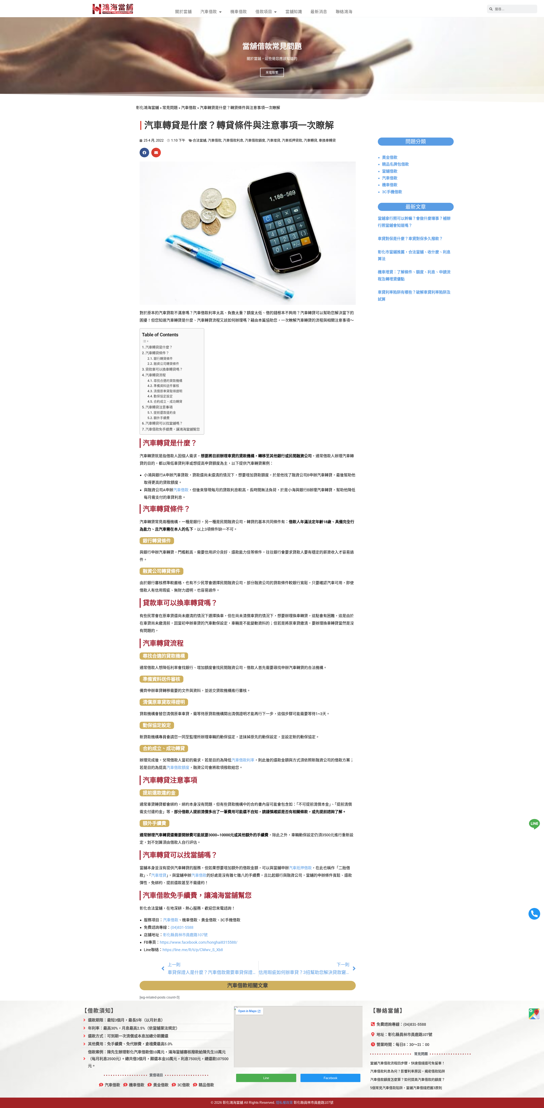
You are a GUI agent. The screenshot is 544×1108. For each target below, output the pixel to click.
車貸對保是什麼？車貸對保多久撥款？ (410, 238)
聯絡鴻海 (344, 12)
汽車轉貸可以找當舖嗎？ (164, 423)
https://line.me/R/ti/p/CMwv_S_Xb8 (193, 949)
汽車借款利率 (242, 760)
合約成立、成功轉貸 (168, 401)
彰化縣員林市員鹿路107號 (185, 935)
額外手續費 (162, 418)
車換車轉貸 (327, 140)
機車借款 (238, 12)
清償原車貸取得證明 (168, 391)
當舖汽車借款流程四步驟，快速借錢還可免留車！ (407, 1063)
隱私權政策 (284, 1102)
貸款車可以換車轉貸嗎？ (164, 369)
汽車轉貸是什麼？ (159, 347)
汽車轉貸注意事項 (159, 407)
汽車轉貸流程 (155, 375)
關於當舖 (183, 12)
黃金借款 (389, 157)
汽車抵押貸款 (292, 140)
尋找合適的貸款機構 (168, 381)
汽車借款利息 (233, 140)
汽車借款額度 (255, 140)
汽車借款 (208, 12)
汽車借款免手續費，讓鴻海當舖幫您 (172, 429)
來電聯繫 (272, 72)
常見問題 (170, 107)
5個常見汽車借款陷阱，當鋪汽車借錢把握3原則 (406, 1088)
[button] (144, 152)
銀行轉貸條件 (163, 359)
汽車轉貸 (310, 140)
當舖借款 (389, 171)
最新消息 (318, 12)
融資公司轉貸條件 (166, 364)
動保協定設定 (163, 396)
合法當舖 (199, 140)
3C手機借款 (392, 192)
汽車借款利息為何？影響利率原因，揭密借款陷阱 (407, 1071)
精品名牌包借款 (395, 164)
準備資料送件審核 (166, 386)
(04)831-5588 (182, 927)
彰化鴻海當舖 (147, 107)
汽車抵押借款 (300, 868)
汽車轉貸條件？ (157, 353)
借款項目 (263, 12)
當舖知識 (293, 12)
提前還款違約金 (165, 413)
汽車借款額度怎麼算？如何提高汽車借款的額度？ (407, 1079)
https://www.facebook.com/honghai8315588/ (198, 942)
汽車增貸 (273, 140)
